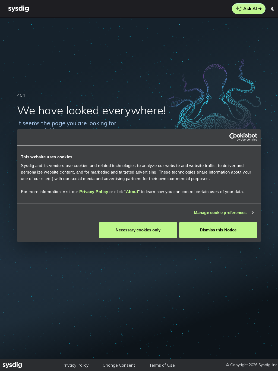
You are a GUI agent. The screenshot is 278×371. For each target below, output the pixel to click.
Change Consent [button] (119, 365)
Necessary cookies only (138, 229)
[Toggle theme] (273, 9)
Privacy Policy (93, 191)
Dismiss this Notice (218, 229)
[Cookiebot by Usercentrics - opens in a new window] (233, 137)
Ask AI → (252, 8)
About (132, 191)
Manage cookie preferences (220, 212)
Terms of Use (162, 365)
